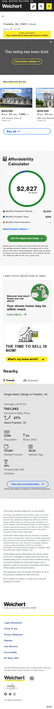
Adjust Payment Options (15, 229)
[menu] (49, 6)
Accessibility (10, 652)
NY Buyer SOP (11, 658)
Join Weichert (11, 646)
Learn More (16, 314)
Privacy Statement (13, 634)
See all (12, 131)
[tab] (9, 381)
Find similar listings (26, 61)
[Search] (41, 6)
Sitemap (8, 640)
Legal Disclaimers (13, 622)
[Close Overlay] (50, 42)
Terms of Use (10, 628)
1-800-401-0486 (27, 607)
